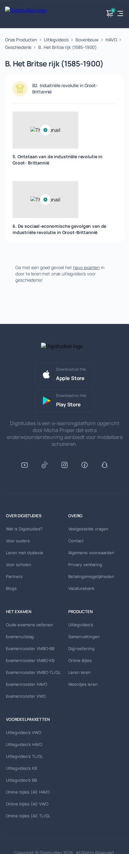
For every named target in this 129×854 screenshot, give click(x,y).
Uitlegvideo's (56, 40)
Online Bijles (80, 660)
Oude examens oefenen (29, 624)
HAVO (111, 40)
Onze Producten (21, 40)
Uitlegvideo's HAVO (24, 744)
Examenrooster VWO (26, 696)
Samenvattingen (84, 636)
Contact (76, 541)
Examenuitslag (20, 636)
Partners (14, 576)
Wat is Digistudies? (24, 529)
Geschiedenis (18, 47)
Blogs (11, 588)
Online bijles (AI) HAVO (27, 792)
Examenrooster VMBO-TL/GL (33, 672)
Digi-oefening (81, 648)
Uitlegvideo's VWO (23, 732)
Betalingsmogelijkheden (91, 576)
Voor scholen (18, 564)
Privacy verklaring (85, 564)
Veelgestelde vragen (88, 529)
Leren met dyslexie (24, 552)
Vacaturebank (81, 588)
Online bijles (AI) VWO (27, 804)
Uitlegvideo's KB (21, 768)
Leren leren (79, 672)
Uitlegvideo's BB (21, 780)
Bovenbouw (87, 40)
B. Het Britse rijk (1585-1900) (67, 47)
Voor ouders (18, 541)
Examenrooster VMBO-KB (30, 660)
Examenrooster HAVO (26, 684)
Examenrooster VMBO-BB (30, 648)
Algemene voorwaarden (91, 552)
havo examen (86, 267)
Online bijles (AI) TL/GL (28, 816)
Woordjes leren (83, 684)
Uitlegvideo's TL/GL (24, 756)
